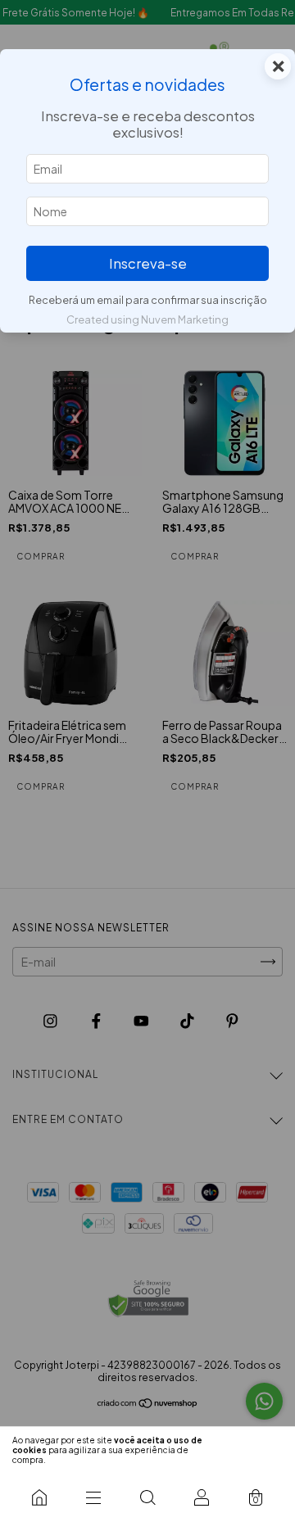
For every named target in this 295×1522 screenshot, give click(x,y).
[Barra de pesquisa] (147, 1497)
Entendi (255, 1450)
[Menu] (93, 1497)
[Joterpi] (39, 1497)
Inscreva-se (148, 263)
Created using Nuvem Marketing (147, 319)
